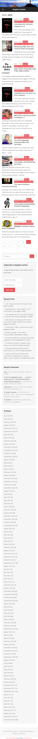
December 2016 (9, 716)
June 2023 (7, 497)
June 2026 (7, 416)
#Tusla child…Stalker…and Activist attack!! (19, 327)
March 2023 (8, 507)
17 (18, 242)
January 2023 (8, 513)
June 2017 (7, 698)
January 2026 (8, 425)
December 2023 (9, 478)
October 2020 (8, 597)
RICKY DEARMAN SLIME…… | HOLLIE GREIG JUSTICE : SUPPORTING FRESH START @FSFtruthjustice (17, 379)
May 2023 (7, 500)
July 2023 (7, 494)
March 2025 (8, 438)
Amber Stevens (11, 392)
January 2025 (8, 444)
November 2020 (9, 594)
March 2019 (8, 638)
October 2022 (8, 522)
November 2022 (9, 519)
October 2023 (8, 485)
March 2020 (8, 619)
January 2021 (8, 588)
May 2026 (7, 419)
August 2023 (8, 491)
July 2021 (7, 569)
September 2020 (9, 601)
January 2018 (8, 682)
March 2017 (8, 707)
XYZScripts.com (28, 738)
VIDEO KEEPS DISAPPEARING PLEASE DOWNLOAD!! (24, 205)
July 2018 (7, 663)
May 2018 (7, 669)
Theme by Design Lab (19, 733)
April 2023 (7, 503)
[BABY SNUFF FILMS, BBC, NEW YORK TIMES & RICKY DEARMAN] (7, 67)
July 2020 (7, 607)
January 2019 (8, 644)
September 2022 (9, 525)
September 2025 (9, 431)
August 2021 (8, 566)
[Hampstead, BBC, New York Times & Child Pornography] (7, 46)
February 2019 (9, 641)
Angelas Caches (19, 9)
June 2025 (7, 434)
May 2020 (7, 613)
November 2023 (9, 482)
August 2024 (8, 460)
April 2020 (7, 616)
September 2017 (9, 691)
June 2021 (7, 572)
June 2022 (7, 535)
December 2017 (9, 685)
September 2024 (9, 456)
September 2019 (9, 629)
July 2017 (7, 695)
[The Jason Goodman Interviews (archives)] (7, 181)
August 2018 (8, 660)
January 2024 (8, 475)
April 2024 (7, 466)
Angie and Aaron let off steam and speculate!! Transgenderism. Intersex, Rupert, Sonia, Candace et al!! (16, 356)
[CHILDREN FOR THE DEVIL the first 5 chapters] (7, 94)
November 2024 (9, 450)
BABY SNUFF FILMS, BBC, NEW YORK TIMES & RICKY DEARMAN (19, 71)
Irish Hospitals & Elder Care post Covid (18, 304)
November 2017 (9, 688)
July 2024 (7, 463)
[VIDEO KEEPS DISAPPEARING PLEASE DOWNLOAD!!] (7, 203)
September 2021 (9, 563)
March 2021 (8, 582)
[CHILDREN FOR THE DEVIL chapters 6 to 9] (7, 25)
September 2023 (9, 488)
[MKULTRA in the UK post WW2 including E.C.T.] (7, 114)
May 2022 (7, 538)
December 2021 (9, 554)
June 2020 (7, 610)
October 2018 (8, 654)
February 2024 (9, 472)
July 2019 (7, 635)
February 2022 (9, 547)
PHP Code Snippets (11, 738)
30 (19, 246)
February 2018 (9, 679)
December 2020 (9, 591)
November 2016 (9, 720)
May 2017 (7, 701)
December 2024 (9, 447)
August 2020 (8, 604)
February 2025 (9, 441)
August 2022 (8, 528)
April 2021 (7, 579)
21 (9, 246)
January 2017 (8, 713)
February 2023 (9, 510)
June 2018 (7, 666)
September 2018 (9, 657)
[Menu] (3, 9)
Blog (25, 19)
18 (23, 242)
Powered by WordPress (26, 731)
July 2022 (7, 532)
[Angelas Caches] (19, 3)
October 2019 (8, 626)
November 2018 (9, 651)
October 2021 (8, 560)
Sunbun (8, 400)
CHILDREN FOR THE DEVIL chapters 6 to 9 (23, 25)
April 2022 (7, 541)
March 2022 (8, 544)
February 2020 (9, 622)
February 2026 (9, 422)
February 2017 (9, 710)
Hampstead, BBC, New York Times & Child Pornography (24, 48)
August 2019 (8, 632)
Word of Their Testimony (23, 21)
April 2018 (7, 673)
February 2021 (9, 585)
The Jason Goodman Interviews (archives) (15, 185)
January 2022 (8, 550)
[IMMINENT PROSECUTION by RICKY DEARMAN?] (7, 223)
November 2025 (9, 428)
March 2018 (8, 676)
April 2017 (7, 704)
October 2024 (8, 453)
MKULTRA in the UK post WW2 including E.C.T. (25, 116)
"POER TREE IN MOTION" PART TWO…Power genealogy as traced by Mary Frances (19, 394)
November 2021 (9, 557)
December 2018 (9, 647)
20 (4, 246)
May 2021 (7, 575)
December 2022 (9, 516)
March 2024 (8, 469)
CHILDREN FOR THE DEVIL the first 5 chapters (25, 94)
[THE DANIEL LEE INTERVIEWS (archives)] (7, 161)
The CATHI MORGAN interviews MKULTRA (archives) (21, 142)
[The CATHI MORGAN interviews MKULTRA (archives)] (7, 139)
